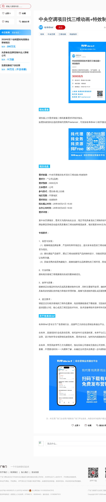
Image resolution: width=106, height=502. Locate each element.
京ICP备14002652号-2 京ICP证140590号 (14, 490)
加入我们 (24, 472)
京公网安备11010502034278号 (43, 490)
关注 (60, 27)
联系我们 (14, 472)
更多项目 (15, 32)
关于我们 (3, 472)
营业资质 (35, 472)
